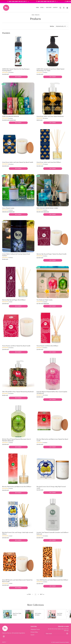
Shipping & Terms (35, 629)
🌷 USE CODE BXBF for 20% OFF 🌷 (35, 1)
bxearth (57, 642)
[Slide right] (67, 611)
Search (32, 634)
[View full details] (18, 51)
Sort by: (52, 26)
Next (41, 594)
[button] (60, 7)
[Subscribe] (67, 633)
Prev (29, 594)
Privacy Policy (34, 632)
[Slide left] (67, 614)
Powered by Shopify (64, 642)
